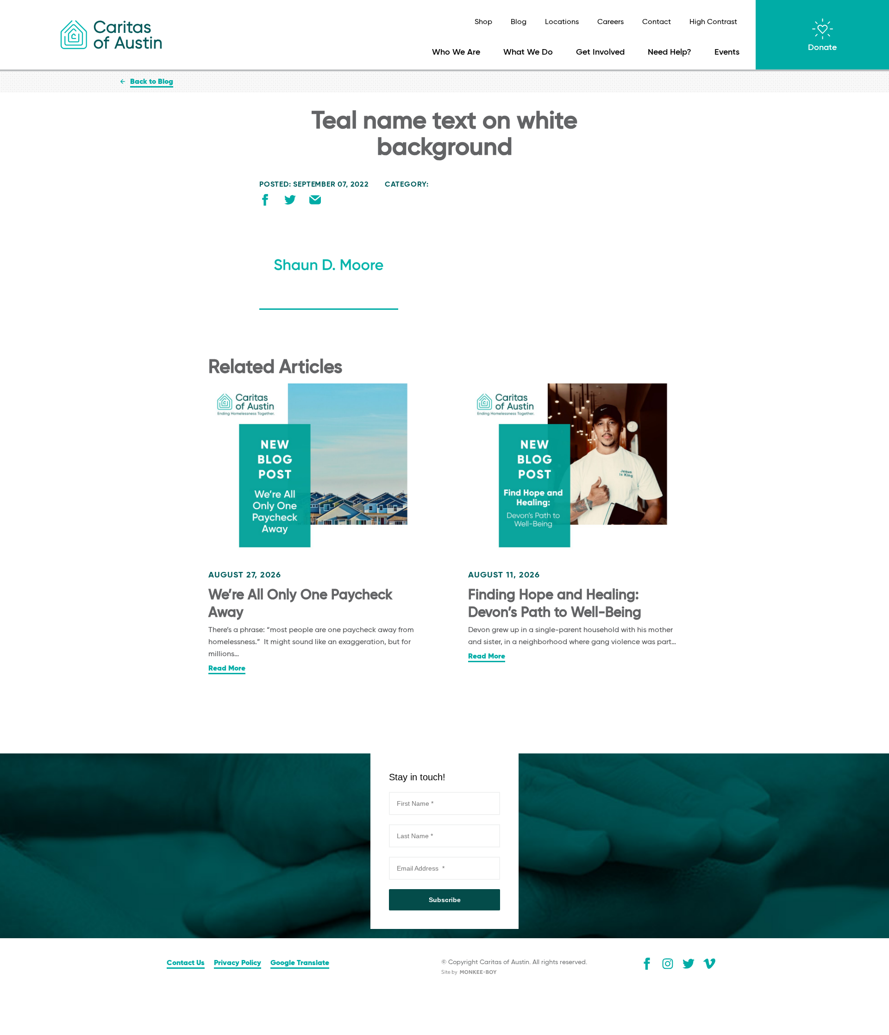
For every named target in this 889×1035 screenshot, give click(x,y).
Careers (610, 22)
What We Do (528, 52)
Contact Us (186, 963)
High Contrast (713, 22)
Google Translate (299, 963)
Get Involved (600, 52)
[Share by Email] (315, 202)
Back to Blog (151, 82)
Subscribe (445, 899)
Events (726, 52)
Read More (226, 668)
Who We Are (456, 52)
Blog (518, 22)
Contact (656, 22)
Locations (562, 22)
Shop (483, 22)
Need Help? (669, 52)
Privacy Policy (237, 963)
